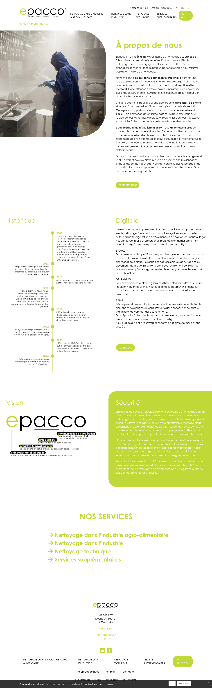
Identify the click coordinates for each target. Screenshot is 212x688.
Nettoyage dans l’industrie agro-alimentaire (86, 15)
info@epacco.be (106, 634)
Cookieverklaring (128, 680)
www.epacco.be (106, 638)
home (22, 23)
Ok (172, 683)
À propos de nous (138, 8)
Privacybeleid (112, 680)
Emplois (155, 8)
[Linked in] (102, 650)
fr (188, 8)
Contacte (166, 8)
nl (177, 8)
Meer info (184, 683)
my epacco (186, 15)
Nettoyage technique (142, 15)
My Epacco (125, 347)
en (182, 8)
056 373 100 (106, 628)
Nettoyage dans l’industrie (121, 15)
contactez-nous (127, 184)
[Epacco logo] (42, 11)
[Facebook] (109, 650)
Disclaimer (98, 680)
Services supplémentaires (167, 15)
